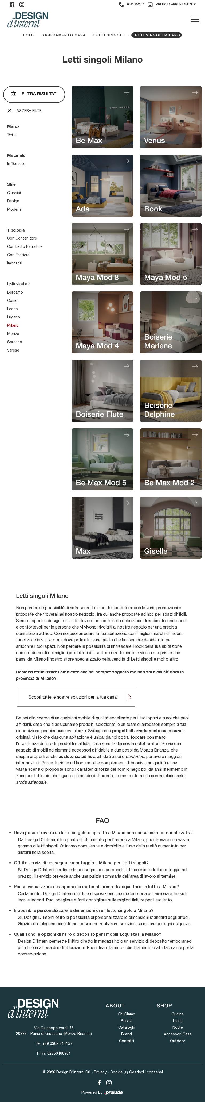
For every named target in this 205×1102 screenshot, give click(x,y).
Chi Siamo (126, 1014)
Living (178, 1021)
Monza (13, 334)
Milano (13, 325)
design (13, 201)
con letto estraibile (24, 246)
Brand (126, 1034)
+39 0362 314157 (57, 1043)
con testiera (18, 255)
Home (29, 35)
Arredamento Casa (64, 35)
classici (14, 193)
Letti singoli (108, 35)
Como (12, 300)
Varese (13, 350)
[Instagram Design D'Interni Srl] (107, 1082)
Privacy (100, 1072)
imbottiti (14, 263)
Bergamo (15, 292)
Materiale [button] (16, 155)
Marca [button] (13, 126)
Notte (177, 1027)
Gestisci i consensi (146, 1072)
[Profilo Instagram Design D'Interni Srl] (21, 4)
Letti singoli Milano (156, 35)
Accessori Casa (178, 1034)
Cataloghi (126, 1027)
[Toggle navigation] (195, 19)
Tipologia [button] (16, 230)
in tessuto (16, 163)
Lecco (12, 309)
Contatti (126, 1041)
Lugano (13, 317)
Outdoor (177, 1041)
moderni (14, 209)
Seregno (14, 342)
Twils (11, 135)
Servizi (126, 1021)
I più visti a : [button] (18, 283)
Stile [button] (11, 184)
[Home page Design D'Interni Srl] (27, 19)
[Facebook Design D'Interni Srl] (98, 1082)
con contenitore (22, 238)
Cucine (178, 1014)
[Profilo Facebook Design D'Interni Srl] (12, 4)
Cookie (116, 1072)
